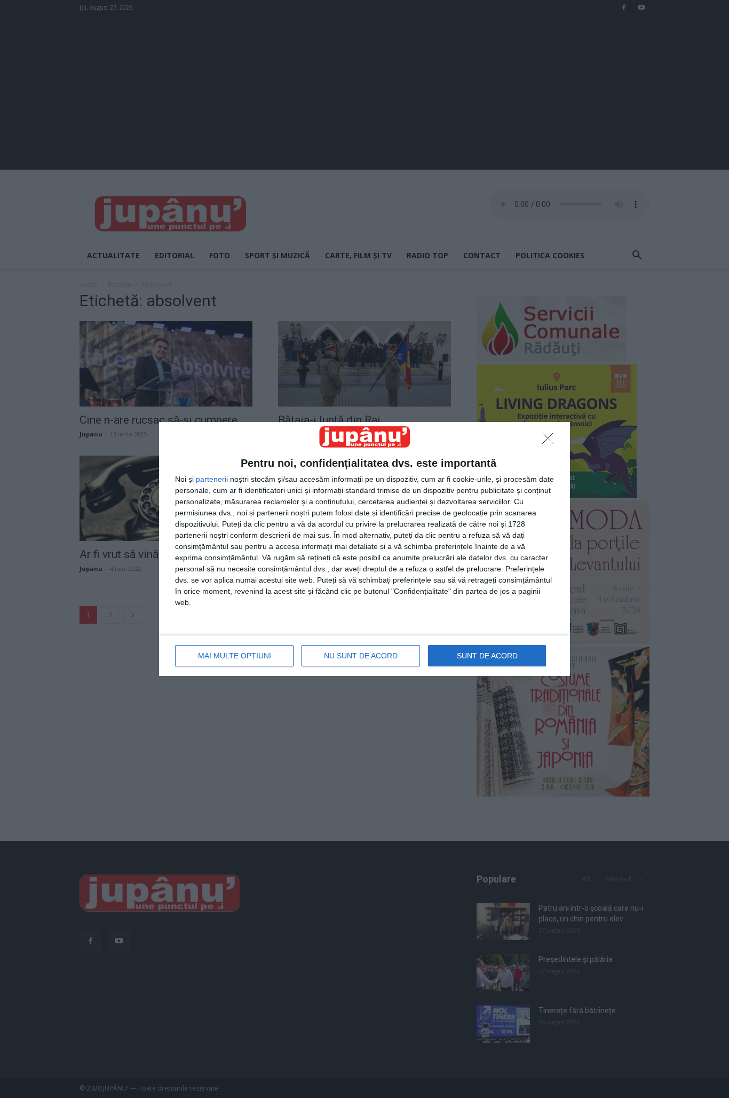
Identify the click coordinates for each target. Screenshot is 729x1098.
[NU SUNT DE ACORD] (550, 441)
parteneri (211, 479)
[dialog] (364, 548)
